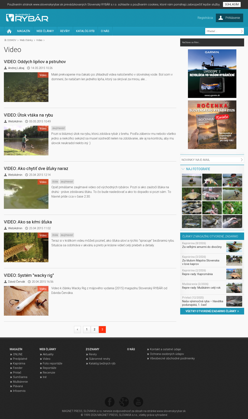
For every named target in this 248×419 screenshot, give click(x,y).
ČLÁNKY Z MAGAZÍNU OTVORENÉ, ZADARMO (210, 236)
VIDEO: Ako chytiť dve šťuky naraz (36, 168)
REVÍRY (65, 31)
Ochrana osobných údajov (167, 354)
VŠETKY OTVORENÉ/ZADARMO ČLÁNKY (211, 311)
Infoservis (19, 391)
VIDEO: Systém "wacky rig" (29, 275)
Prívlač (17, 372)
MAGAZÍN (23, 31)
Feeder (17, 368)
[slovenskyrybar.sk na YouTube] (138, 402)
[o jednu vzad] (77, 329)
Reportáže (49, 368)
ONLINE (17, 354)
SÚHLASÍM (232, 4)
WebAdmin (15, 121)
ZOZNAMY (92, 349)
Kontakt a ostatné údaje (165, 349)
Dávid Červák (16, 281)
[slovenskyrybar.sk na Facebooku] (109, 402)
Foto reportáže (52, 363)
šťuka (55, 181)
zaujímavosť (58, 128)
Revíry (93, 354)
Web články (26, 40)
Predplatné (20, 359)
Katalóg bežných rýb (102, 363)
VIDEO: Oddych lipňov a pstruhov (35, 61)
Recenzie (49, 372)
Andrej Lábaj (16, 68)
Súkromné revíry (99, 359)
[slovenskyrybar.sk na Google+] (124, 402)
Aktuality (48, 354)
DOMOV (11, 40)
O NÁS (105, 31)
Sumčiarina (20, 377)
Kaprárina (19, 363)
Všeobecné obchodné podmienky (172, 358)
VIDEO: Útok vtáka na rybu (28, 115)
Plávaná (18, 386)
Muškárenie (20, 381)
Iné (45, 377)
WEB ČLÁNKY (45, 31)
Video (39, 40)
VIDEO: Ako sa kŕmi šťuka (28, 222)
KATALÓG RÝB (85, 31)
